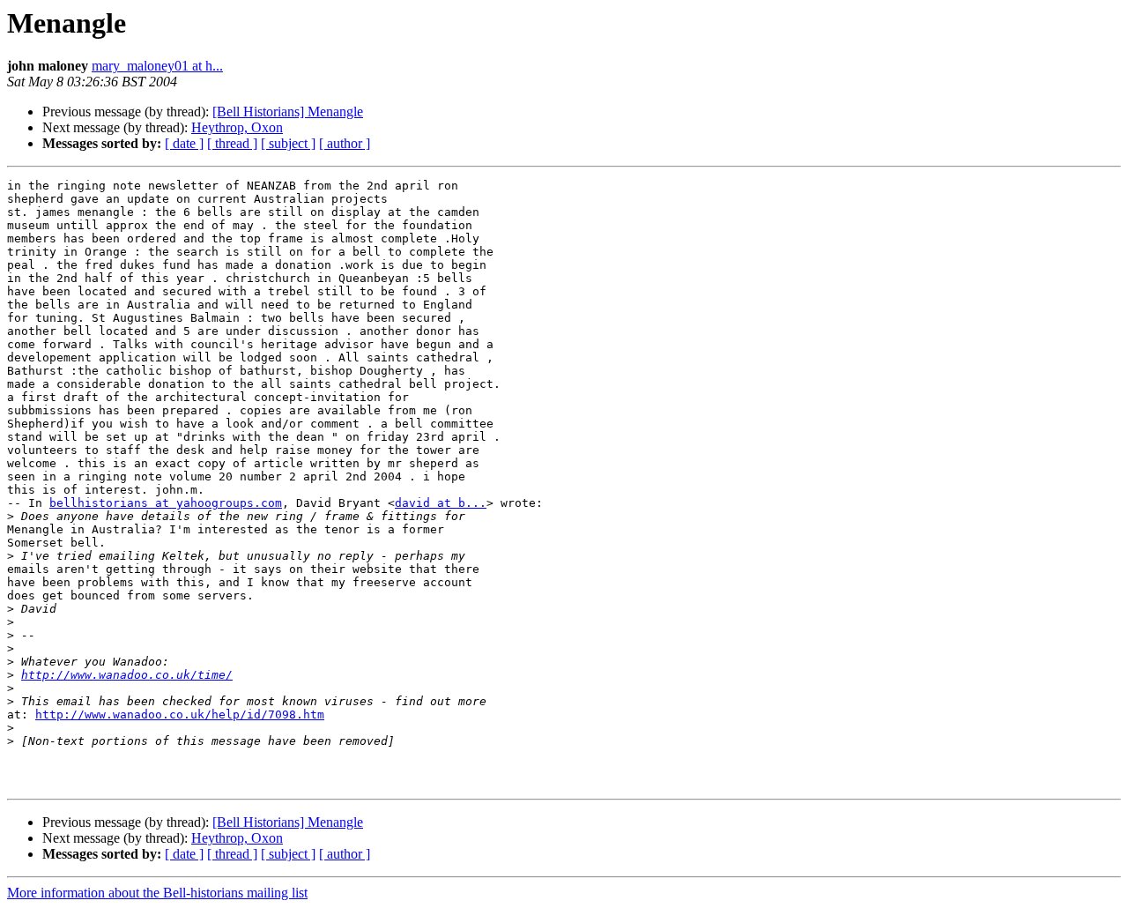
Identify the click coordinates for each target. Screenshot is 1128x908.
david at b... (440, 503)
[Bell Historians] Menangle (287, 111)
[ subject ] (288, 143)
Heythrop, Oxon (237, 127)
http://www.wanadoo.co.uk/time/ (127, 674)
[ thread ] (232, 143)
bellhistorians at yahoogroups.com (165, 503)
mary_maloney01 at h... (157, 65)
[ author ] (344, 143)
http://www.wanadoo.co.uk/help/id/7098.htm (179, 714)
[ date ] (184, 143)
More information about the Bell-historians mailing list (157, 892)
